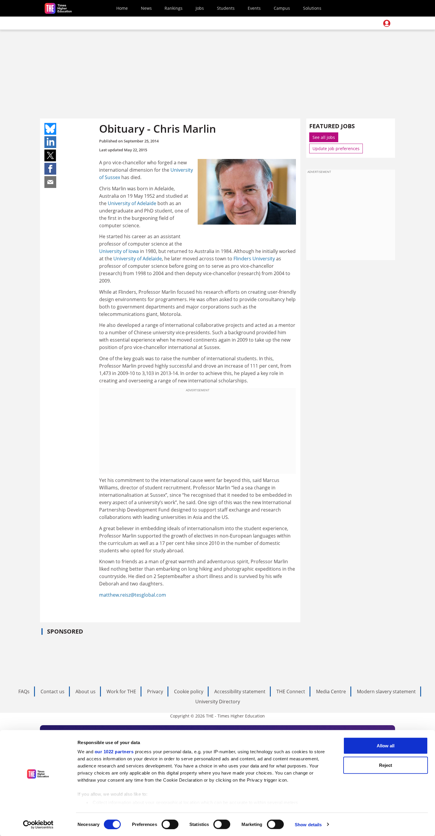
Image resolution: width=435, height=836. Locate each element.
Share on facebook (50, 169)
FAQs (24, 691)
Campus (282, 8)
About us (85, 691)
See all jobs (323, 137)
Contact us (53, 691)
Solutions (312, 8)
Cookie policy (188, 691)
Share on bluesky (50, 129)
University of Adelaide (132, 203)
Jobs (200, 8)
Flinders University (254, 258)
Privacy (155, 691)
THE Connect (290, 691)
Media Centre (331, 691)
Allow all (385, 745)
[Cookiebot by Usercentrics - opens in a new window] (38, 824)
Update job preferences (336, 148)
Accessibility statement (239, 691)
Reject (385, 764)
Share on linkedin (50, 142)
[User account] (386, 23)
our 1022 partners (114, 751)
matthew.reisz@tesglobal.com (132, 595)
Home (122, 8)
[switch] (170, 824)
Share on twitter (50, 155)
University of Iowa (119, 251)
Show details (308, 824)
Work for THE (121, 691)
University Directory (217, 701)
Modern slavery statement (386, 691)
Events (254, 8)
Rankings (174, 8)
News (146, 8)
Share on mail (50, 182)
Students (226, 8)
